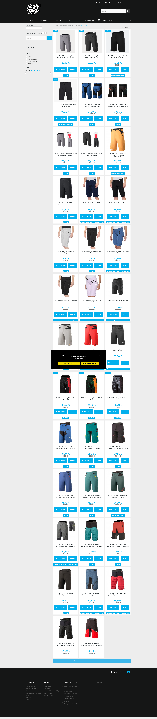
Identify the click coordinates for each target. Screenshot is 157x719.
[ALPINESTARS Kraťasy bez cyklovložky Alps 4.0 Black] (65, 188)
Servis (58, 20)
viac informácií (78, 358)
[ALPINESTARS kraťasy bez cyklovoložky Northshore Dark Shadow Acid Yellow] (65, 530)
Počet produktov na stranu (34, 33)
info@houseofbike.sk (70, 704)
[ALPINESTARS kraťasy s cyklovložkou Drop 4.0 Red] (91, 335)
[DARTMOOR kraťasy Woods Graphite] (118, 383)
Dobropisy (46, 688)
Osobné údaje (47, 693)
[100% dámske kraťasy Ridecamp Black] (91, 237)
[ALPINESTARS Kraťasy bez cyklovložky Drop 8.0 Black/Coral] (118, 90)
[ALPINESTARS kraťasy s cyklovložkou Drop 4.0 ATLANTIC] (118, 481)
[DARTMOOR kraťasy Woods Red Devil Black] (65, 383)
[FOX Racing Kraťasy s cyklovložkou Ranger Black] (65, 90)
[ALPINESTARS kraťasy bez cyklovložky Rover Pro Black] (65, 579)
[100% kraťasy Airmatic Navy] (91, 188)
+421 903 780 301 (69, 698)
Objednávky (47, 686)
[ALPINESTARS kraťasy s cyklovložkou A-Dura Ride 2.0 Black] (118, 41)
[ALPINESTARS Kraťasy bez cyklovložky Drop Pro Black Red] (91, 628)
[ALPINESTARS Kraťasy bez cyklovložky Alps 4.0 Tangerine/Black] (118, 139)
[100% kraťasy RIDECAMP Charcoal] (118, 286)
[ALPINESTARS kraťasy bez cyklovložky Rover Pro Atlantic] (91, 481)
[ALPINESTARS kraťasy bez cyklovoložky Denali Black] (65, 628)
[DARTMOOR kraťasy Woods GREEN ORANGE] (91, 383)
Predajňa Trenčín (44, 20)
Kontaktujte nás (30, 686)
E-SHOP (30, 20)
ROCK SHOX (32, 64)
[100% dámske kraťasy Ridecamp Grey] (65, 237)
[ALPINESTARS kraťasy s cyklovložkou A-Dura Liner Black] (91, 139)
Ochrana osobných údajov (34, 693)
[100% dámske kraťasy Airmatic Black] (65, 286)
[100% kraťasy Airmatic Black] (118, 188)
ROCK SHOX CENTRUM (72, 20)
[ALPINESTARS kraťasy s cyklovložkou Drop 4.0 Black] (118, 335)
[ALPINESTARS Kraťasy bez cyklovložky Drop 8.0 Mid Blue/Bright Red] (91, 90)
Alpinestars (32, 59)
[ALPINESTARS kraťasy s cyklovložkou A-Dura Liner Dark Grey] (65, 139)
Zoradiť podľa (30, 25)
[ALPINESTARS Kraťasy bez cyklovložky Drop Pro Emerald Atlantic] (91, 432)
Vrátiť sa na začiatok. (71, 661)
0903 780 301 (109, 2)
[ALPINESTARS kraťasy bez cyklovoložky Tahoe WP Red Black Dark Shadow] (118, 530)
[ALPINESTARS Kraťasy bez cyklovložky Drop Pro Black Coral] (118, 432)
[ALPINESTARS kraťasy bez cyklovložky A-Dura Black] (91, 41)
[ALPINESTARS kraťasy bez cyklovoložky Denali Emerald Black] (91, 530)
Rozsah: (28, 70)
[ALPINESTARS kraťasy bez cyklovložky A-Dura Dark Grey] (65, 41)
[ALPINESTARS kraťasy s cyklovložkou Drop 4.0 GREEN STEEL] (65, 335)
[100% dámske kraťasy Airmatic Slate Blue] (118, 237)
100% (30, 56)
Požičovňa (89, 20)
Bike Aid (28, 697)
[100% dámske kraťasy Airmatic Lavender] (91, 286)
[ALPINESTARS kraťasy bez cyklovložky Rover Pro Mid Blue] (65, 481)
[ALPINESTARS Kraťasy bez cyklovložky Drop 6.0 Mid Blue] (65, 432)
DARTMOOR (32, 61)
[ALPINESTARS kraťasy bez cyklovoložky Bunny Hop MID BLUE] (91, 579)
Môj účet (46, 682)
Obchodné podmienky (32, 691)
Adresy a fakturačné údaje (51, 691)
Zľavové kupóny (48, 695)
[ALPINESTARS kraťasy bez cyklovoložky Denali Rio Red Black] (118, 579)
